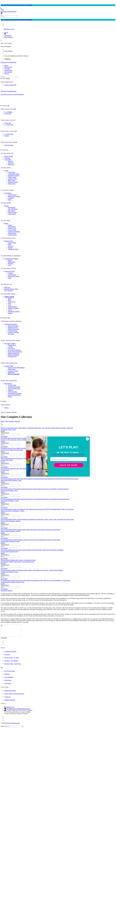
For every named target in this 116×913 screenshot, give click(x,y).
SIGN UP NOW (68, 465)
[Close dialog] (87, 438)
